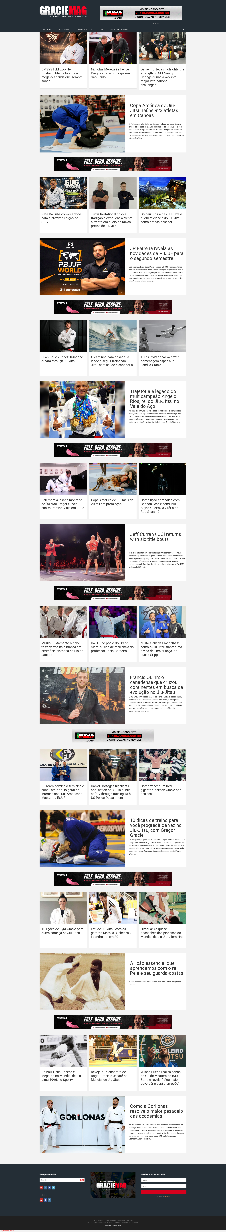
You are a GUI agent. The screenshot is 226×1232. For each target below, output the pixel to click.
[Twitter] (53, 1187)
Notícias (47, 29)
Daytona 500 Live (7, 1231)
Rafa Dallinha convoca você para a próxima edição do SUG (61, 218)
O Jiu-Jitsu (64, 29)
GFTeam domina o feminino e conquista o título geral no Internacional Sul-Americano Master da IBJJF (62, 792)
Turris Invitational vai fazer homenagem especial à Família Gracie (160, 361)
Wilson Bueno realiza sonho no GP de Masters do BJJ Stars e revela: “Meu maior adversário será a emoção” (161, 1078)
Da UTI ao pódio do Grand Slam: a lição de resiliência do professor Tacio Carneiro (112, 647)
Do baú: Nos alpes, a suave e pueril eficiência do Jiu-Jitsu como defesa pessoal (161, 218)
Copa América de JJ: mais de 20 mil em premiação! (112, 502)
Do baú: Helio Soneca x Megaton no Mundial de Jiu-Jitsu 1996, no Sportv (61, 1076)
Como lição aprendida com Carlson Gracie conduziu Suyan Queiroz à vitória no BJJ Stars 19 (160, 506)
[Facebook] (49, 1187)
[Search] (182, 29)
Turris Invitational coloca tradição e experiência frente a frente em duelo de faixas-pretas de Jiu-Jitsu (112, 220)
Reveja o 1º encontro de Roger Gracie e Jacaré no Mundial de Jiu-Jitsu (109, 1076)
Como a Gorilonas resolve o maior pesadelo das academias (156, 1111)
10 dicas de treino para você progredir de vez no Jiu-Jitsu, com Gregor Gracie (156, 828)
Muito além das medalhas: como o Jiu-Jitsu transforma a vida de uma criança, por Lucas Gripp (161, 649)
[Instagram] (45, 1187)
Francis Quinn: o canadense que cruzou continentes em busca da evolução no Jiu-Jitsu (156, 685)
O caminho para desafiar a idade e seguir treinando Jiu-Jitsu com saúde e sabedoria (112, 361)
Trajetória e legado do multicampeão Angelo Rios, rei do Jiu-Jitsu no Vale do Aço (154, 399)
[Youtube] (41, 1187)
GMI (101, 29)
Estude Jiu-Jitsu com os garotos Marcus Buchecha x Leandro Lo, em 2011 (111, 933)
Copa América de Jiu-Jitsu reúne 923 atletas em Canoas (154, 110)
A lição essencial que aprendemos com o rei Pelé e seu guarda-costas (156, 968)
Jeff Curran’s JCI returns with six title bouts (155, 537)
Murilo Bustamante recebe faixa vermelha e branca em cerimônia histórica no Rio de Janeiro (62, 649)
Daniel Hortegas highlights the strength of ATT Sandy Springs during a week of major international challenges (162, 77)
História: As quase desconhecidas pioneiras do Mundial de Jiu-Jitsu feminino (162, 933)
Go (82, 1180)
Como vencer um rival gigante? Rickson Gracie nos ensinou (161, 790)
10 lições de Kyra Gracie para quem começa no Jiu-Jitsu (62, 931)
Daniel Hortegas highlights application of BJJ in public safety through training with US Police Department (111, 792)
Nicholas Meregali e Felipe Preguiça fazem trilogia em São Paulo (110, 73)
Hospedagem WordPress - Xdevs (113, 1225)
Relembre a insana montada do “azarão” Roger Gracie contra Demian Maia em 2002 (62, 504)
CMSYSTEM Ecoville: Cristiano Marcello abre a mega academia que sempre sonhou (62, 75)
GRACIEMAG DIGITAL (119, 29)
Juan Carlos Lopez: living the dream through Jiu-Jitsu (62, 359)
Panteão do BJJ (85, 29)
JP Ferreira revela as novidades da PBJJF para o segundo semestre (157, 253)
